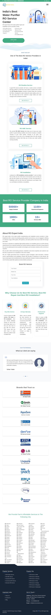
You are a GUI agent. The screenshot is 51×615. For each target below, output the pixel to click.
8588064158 (21, 0)
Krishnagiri (32, 532)
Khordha (32, 526)
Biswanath (8, 544)
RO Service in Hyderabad (35, 586)
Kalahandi (20, 562)
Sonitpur (44, 544)
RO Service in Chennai (34, 578)
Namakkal (32, 556)
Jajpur (19, 555)
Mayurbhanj (32, 541)
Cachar (7, 549)
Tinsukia (44, 561)
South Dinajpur (45, 549)
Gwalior (19, 541)
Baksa (7, 528)
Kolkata (31, 529)
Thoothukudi (44, 559)
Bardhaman (8, 535)
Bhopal (7, 541)
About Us (8, 595)
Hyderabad (20, 549)
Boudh (7, 547)
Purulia (43, 528)
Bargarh (8, 537)
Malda (31, 538)
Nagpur (31, 553)
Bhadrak (8, 540)
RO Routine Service (10, 574)
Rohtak (43, 535)
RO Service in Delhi (34, 574)
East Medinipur (21, 529)
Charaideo (8, 550)
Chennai (8, 552)
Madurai (32, 535)
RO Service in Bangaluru (35, 584)
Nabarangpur (33, 547)
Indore (19, 550)
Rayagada (44, 532)
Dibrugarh (20, 523)
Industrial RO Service (10, 578)
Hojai (19, 544)
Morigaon (32, 543)
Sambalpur (44, 538)
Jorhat (19, 561)
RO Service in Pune (34, 580)
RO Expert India (45, 611)
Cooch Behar (9, 559)
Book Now (13, 39)
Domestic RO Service (10, 582)
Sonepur (44, 543)
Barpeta (8, 538)
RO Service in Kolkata (34, 582)
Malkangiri (32, 540)
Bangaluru (8, 532)
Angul (7, 525)
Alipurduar (8, 523)
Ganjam (20, 535)
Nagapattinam (33, 552)
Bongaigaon (8, 546)
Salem (43, 537)
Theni (43, 558)
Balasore (8, 531)
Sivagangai (44, 540)
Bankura (8, 534)
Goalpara (20, 537)
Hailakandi (20, 543)
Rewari (43, 534)
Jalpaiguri (20, 556)
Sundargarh (44, 555)
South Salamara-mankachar (43, 552)
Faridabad (20, 532)
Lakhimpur (32, 534)
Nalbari (31, 555)
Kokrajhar (32, 528)
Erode (19, 531)
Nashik (31, 558)
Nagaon (31, 550)
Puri (43, 526)
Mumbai (32, 544)
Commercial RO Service (11, 580)
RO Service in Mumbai (34, 576)
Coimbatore (8, 555)
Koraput (31, 531)
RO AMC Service (9, 576)
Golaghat (20, 538)
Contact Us (8, 597)
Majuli (31, 537)
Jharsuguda (20, 559)
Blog (7, 599)
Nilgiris (31, 561)
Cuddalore (8, 561)
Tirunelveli (44, 562)
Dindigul (20, 528)
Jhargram (20, 558)
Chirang (8, 553)
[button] (47, 4)
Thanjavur (44, 556)
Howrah (19, 547)
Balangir (8, 529)
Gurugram (20, 540)
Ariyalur (7, 526)
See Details (25, 100)
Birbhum (8, 543)
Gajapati (20, 534)
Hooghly (20, 546)
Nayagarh (32, 559)
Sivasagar (44, 541)
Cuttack (7, 562)
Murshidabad (33, 546)
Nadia (31, 549)
